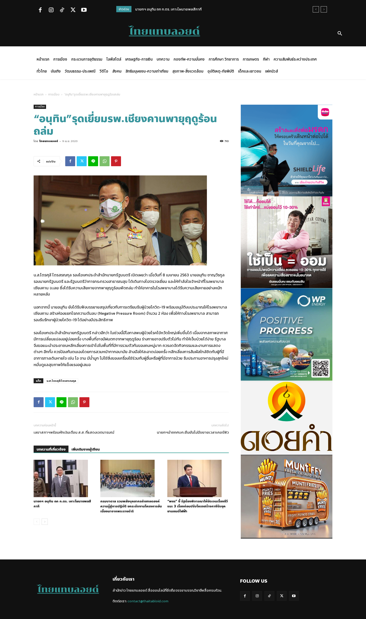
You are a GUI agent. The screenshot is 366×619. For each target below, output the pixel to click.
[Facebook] (40, 10)
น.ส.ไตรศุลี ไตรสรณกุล (61, 381)
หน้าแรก (39, 94)
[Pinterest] (116, 161)
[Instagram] (51, 10)
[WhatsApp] (105, 161)
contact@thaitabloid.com (147, 601)
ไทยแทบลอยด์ (48, 141)
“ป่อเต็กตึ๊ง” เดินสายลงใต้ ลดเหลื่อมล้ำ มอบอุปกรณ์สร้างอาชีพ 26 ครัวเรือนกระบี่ (197, 9)
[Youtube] (83, 10)
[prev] (316, 9)
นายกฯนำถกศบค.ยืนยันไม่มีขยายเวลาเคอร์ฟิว (193, 432)
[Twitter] (72, 10)
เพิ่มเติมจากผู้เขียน (85, 449)
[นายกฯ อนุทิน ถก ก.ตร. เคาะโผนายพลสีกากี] (64, 478)
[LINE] (93, 161)
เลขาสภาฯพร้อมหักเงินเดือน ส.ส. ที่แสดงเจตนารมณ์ (74, 432)
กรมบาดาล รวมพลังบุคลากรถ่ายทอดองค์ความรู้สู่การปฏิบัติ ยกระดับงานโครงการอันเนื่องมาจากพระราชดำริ (131, 506)
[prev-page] (37, 522)
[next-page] (45, 522)
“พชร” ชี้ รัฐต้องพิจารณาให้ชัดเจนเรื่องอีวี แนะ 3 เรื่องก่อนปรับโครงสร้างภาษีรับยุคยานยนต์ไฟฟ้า (197, 506)
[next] (324, 9)
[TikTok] (62, 10)
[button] (340, 34)
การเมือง (54, 94)
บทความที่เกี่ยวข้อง (51, 449)
